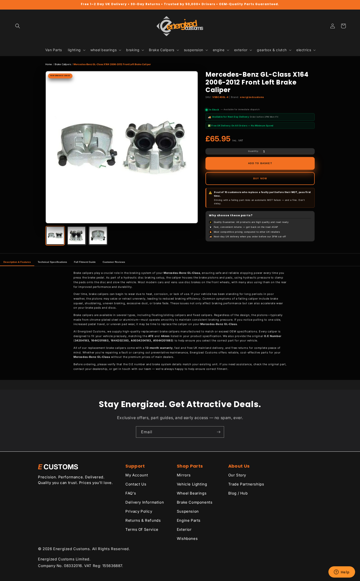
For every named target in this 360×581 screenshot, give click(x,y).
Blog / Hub (238, 493)
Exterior (184, 529)
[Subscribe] (218, 432)
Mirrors (184, 475)
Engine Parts (189, 520)
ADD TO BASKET (260, 163)
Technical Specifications (52, 262)
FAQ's (130, 493)
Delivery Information (144, 502)
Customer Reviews (114, 262)
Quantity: (253, 151)
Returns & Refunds (143, 520)
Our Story (237, 475)
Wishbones (187, 538)
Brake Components (195, 502)
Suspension (188, 511)
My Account (136, 475)
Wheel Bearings (191, 493)
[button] (17, 26)
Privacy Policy (138, 511)
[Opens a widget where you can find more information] (341, 572)
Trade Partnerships (246, 484)
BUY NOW (260, 178)
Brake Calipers (63, 64)
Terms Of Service (141, 529)
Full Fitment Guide (85, 262)
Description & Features (17, 262)
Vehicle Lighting (192, 484)
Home (48, 64)
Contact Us (135, 484)
